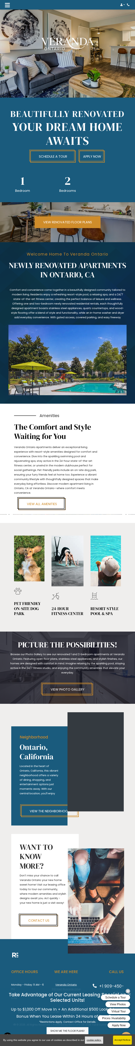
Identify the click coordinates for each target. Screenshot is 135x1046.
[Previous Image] (9, 514)
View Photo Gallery (67, 689)
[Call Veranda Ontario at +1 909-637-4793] (129, 4)
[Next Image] (125, 514)
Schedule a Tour (53, 156)
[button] (122, 4)
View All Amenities (42, 504)
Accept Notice (122, 1039)
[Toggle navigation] (7, 4)
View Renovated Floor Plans (67, 222)
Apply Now (92, 156)
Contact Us (38, 920)
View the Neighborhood (50, 811)
